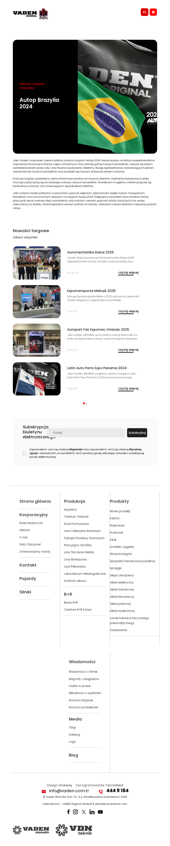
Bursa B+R (71, 603)
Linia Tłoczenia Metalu (79, 552)
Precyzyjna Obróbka (78, 545)
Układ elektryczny (122, 582)
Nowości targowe (81, 700)
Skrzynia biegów (121, 554)
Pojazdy (27, 578)
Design (59, 785)
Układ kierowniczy (122, 597)
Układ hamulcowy (122, 590)
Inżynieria (70, 510)
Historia (24, 530)
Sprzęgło (116, 568)
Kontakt (27, 565)
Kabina (114, 518)
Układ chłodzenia (122, 575)
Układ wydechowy (122, 611)
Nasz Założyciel (30, 544)
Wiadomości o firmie (83, 672)
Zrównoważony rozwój (34, 552)
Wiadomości (82, 661)
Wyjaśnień (76, 449)
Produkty (119, 501)
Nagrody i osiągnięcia (84, 679)
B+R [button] (68, 594)
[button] (84, 403)
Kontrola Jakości (75, 581)
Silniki (25, 591)
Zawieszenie (118, 630)
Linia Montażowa (75, 560)
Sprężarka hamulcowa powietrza (132, 561)
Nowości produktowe (83, 707)
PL (144, 12)
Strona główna (35, 501)
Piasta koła (117, 526)
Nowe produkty (120, 511)
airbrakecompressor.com (111, 804)
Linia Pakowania (75, 567)
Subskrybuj (137, 433)
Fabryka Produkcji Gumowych (84, 538)
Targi (72, 727)
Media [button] (75, 719)
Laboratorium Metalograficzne (85, 574)
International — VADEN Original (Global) (67, 804)
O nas (23, 537)
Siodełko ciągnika (122, 547)
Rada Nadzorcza (31, 523)
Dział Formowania (76, 524)
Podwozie (116, 533)
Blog (73, 755)
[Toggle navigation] (153, 12)
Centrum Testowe (76, 517)
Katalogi (74, 735)
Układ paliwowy (120, 604)
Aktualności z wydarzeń (85, 693)
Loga (72, 742)
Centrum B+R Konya (77, 610)
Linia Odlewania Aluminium (82, 531)
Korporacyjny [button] (33, 514)
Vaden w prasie (80, 686)
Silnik (113, 540)
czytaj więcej (128, 272)
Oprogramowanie (99, 785)
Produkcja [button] (74, 501)
